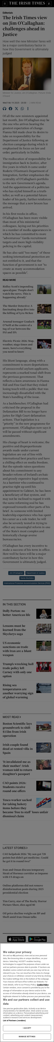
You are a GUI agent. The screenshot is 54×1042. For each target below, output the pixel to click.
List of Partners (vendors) (14, 1020)
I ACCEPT (27, 1028)
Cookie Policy (43, 985)
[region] (27, 992)
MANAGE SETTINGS (27, 1037)
